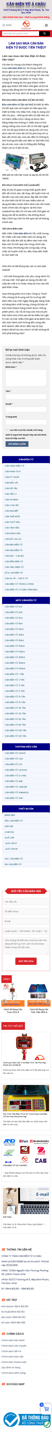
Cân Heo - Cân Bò (14, 555)
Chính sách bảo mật (12, 1356)
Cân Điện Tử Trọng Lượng (19, 583)
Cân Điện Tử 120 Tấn (15, 736)
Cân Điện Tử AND (14, 781)
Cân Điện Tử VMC (14, 798)
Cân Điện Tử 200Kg (15, 657)
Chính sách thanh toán (13, 1362)
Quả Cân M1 (11, 848)
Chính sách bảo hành (13, 1340)
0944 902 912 (18, 1311)
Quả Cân (9, 837)
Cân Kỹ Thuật (12, 477)
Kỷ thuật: (6, 1311)
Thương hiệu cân (26, 746)
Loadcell (9, 831)
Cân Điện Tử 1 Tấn (14, 674)
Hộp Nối (9, 826)
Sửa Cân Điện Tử (14, 572)
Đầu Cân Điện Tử (14, 820)
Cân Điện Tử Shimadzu (17, 792)
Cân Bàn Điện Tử (14, 544)
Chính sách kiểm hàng (13, 1373)
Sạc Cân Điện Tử (14, 858)
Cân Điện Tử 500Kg (15, 668)
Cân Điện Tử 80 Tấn (15, 724)
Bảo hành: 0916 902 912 (13, 1317)
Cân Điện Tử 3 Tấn (14, 685)
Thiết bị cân (26, 808)
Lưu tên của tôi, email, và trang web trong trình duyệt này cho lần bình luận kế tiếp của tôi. (26, 434)
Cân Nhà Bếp (11, 510)
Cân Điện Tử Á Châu (15, 775)
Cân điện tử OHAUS (15, 753)
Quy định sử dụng (10, 1367)
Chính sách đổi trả (11, 1351)
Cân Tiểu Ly (11, 493)
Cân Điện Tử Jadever (16, 786)
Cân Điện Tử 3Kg (14, 617)
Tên (8, 391)
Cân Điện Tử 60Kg (14, 640)
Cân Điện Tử (26, 459)
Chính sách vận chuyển (14, 1345)
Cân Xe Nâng (11, 499)
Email (9, 404)
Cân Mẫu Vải (11, 482)
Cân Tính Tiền (12, 527)
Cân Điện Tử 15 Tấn (15, 702)
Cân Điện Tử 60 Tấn (15, 719)
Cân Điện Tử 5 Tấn (15, 691)
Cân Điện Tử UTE (13, 764)
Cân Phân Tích (13, 471)
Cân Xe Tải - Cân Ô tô (16, 578)
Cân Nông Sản (12, 533)
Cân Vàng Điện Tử (14, 465)
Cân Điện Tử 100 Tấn (15, 730)
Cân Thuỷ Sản (12, 522)
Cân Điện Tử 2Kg (14, 612)
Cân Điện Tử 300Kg (15, 662)
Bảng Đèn (10, 815)
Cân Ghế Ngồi (12, 516)
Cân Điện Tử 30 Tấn (15, 707)
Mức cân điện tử (26, 600)
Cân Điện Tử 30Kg (14, 634)
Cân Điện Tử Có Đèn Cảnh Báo (21, 589)
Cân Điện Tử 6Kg (14, 623)
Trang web (11, 416)
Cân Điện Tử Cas (14, 758)
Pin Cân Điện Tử (13, 864)
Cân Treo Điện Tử (14, 567)
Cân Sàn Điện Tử (14, 550)
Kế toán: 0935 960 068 (13, 1322)
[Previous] (4, 1001)
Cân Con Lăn (12, 505)
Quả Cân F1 (11, 843)
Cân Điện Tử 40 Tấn (15, 713)
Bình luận (11, 367)
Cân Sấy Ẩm (11, 488)
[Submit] (44, 33)
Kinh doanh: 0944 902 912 (14, 1306)
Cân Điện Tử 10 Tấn (15, 696)
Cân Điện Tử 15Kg (14, 629)
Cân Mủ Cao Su (13, 538)
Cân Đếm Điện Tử (14, 561)
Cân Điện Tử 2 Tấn (14, 679)
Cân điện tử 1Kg (13, 606)
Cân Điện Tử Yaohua (16, 769)
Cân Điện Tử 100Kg (15, 646)
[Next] (47, 1001)
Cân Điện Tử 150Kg (15, 651)
